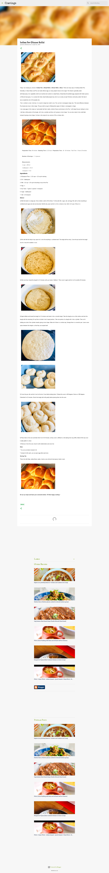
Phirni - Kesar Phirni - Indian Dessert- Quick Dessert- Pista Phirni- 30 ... (53, 679)
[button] (21, 48)
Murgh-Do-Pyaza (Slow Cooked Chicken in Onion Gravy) (49, 660)
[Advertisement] (54, 540)
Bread (22, 504)
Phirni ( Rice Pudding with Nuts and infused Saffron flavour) (50, 640)
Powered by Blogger (55, 867)
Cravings (10, 3)
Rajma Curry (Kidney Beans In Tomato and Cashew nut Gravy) (51, 582)
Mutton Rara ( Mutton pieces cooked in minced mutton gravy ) (51, 602)
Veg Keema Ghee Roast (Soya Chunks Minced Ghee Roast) (50, 621)
